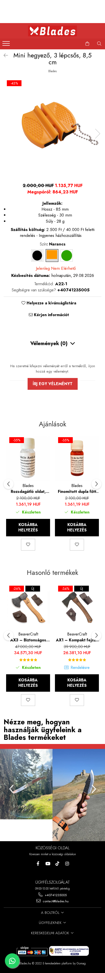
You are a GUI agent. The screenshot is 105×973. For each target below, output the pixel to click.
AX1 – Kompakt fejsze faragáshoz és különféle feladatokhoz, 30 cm (77, 640)
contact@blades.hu (55, 901)
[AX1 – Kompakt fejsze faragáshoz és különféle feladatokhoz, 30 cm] (77, 607)
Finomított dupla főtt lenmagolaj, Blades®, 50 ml (77, 491)
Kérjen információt (51, 315)
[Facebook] (38, 863)
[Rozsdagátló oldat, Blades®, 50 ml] (28, 458)
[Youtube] (47, 863)
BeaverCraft (28, 634)
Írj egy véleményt (53, 384)
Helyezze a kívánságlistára (50, 303)
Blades (52, 71)
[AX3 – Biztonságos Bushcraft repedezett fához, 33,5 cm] (28, 607)
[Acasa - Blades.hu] (52, 31)
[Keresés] (99, 44)
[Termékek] (6, 45)
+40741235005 (55, 895)
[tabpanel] (52, 129)
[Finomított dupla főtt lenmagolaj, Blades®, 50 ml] (77, 458)
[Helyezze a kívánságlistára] (28, 545)
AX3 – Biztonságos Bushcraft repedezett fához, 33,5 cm (28, 640)
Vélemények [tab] (49, 343)
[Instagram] (67, 863)
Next (97, 134)
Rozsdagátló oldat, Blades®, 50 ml (28, 491)
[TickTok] (57, 863)
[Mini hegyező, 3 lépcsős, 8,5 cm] (52, 129)
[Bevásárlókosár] (87, 44)
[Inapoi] (3, 55)
